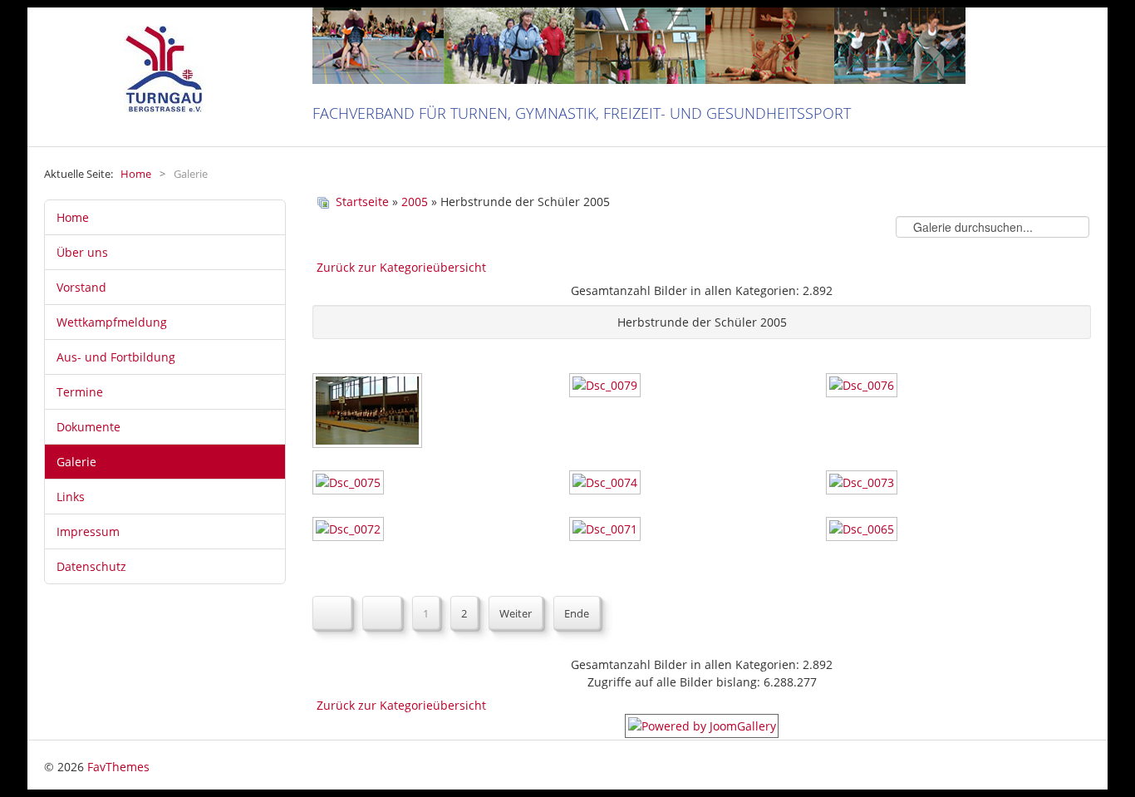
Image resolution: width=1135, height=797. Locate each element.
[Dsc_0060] (368, 412)
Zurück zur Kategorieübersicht (401, 267)
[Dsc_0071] (606, 530)
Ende (576, 613)
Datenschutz (91, 566)
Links (71, 496)
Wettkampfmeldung (112, 322)
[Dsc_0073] (863, 484)
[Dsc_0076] (863, 387)
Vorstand (81, 287)
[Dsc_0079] (606, 387)
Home (73, 217)
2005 (414, 201)
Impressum (88, 531)
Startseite (362, 201)
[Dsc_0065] (863, 530)
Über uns (82, 252)
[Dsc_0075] (349, 484)
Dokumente (88, 427)
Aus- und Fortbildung (116, 357)
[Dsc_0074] (606, 484)
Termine (80, 392)
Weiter (515, 613)
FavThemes (118, 767)
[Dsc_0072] (349, 530)
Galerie (76, 462)
